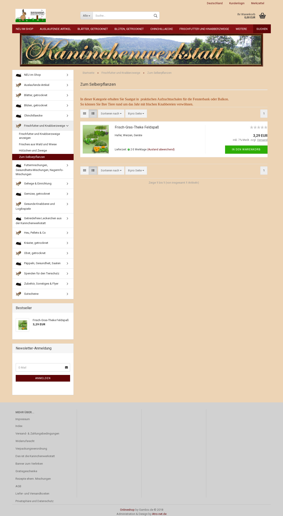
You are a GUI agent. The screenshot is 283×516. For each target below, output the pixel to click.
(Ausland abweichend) (161, 149)
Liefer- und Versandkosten (32, 493)
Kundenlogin (237, 3)
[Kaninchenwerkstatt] (44, 15)
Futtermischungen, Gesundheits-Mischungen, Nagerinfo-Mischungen (39, 169)
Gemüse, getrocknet (36, 193)
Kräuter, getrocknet (35, 242)
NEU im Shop (24, 29)
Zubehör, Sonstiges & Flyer (40, 283)
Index (18, 426)
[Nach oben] (270, 509)
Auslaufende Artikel (55, 29)
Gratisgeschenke (26, 471)
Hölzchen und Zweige (33, 150)
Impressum (22, 419)
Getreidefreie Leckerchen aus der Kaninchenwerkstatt (38, 221)
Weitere (241, 29)
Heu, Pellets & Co (34, 232)
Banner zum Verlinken (29, 463)
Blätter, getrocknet (93, 29)
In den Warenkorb (246, 149)
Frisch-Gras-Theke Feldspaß (137, 127)
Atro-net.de (159, 514)
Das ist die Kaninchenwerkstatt (35, 456)
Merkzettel (257, 3)
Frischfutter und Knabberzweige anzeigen (39, 136)
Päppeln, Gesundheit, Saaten (42, 263)
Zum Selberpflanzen (32, 157)
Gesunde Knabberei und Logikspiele (35, 206)
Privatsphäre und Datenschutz (34, 501)
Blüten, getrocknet (129, 29)
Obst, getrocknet (34, 253)
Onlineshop (127, 509)
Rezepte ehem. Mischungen (33, 478)
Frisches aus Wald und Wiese (38, 144)
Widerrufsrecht (24, 441)
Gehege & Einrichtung (37, 183)
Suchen (262, 29)
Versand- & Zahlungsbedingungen (37, 433)
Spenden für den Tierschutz (41, 273)
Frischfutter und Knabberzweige (204, 29)
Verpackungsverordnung (31, 448)
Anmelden (43, 378)
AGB (18, 486)
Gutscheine (30, 293)
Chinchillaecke (161, 29)
